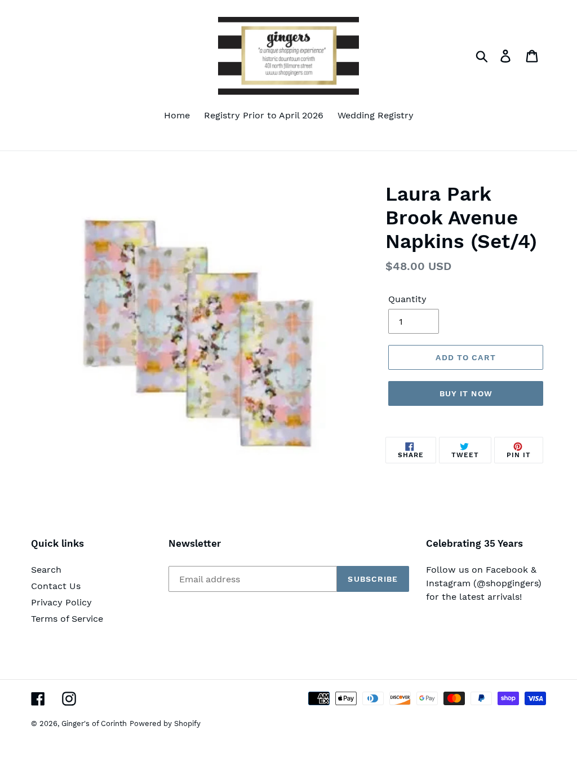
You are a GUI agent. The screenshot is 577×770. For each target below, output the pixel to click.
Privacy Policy (61, 602)
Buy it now (466, 393)
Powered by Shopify (165, 723)
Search (46, 569)
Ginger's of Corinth (94, 723)
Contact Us (56, 586)
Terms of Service (67, 618)
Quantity (407, 299)
